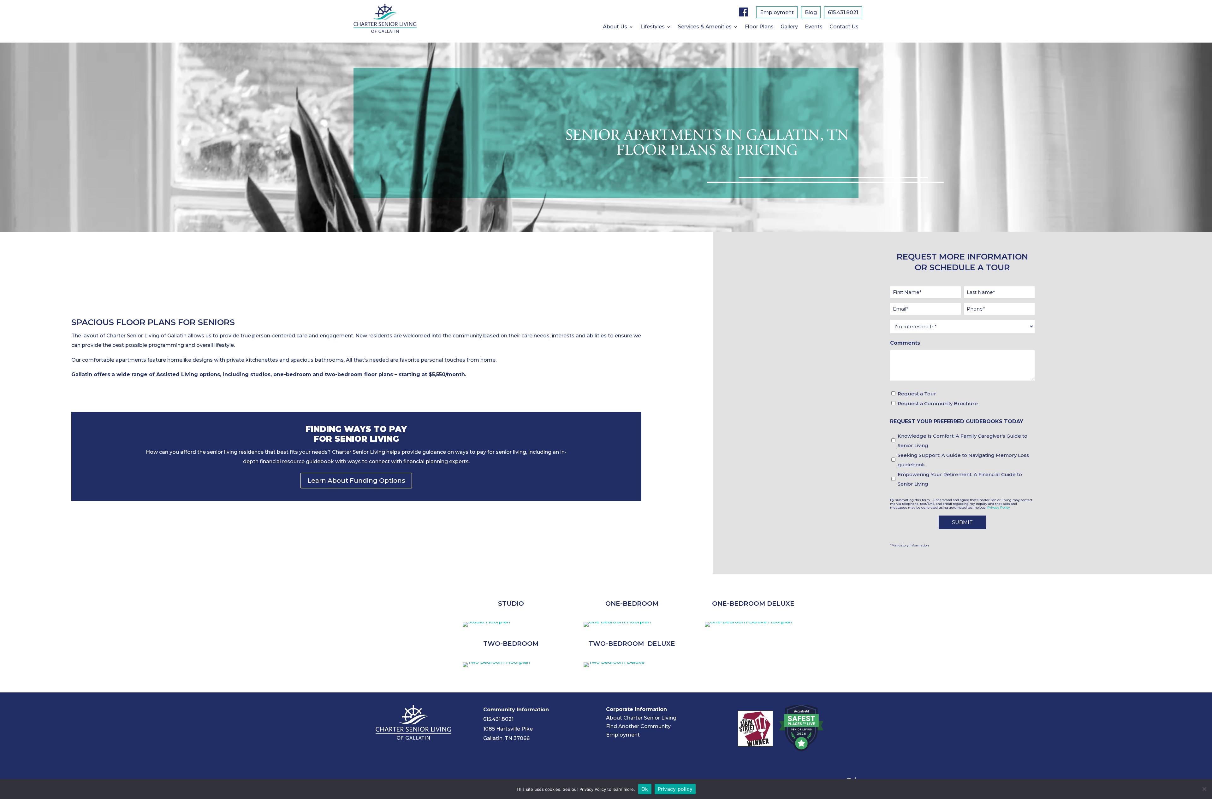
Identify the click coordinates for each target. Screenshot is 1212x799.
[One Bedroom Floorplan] (617, 622)
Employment (777, 12)
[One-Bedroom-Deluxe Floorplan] (748, 622)
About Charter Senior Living (641, 718)
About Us (615, 27)
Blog (811, 12)
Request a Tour (917, 394)
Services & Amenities (705, 27)
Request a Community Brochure (938, 403)
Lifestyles (652, 27)
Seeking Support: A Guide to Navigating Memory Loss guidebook (963, 460)
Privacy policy (675, 789)
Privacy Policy (998, 507)
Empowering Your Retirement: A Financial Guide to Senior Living (960, 479)
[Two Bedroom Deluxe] (614, 662)
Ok (644, 789)
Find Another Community (638, 726)
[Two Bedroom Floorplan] (496, 662)
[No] (1204, 789)
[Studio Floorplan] (486, 622)
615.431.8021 (498, 719)
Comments (905, 343)
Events (814, 27)
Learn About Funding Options (356, 480)
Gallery (789, 27)
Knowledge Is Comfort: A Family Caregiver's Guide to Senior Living (962, 440)
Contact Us (843, 27)
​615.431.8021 (843, 12)
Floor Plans (759, 27)
